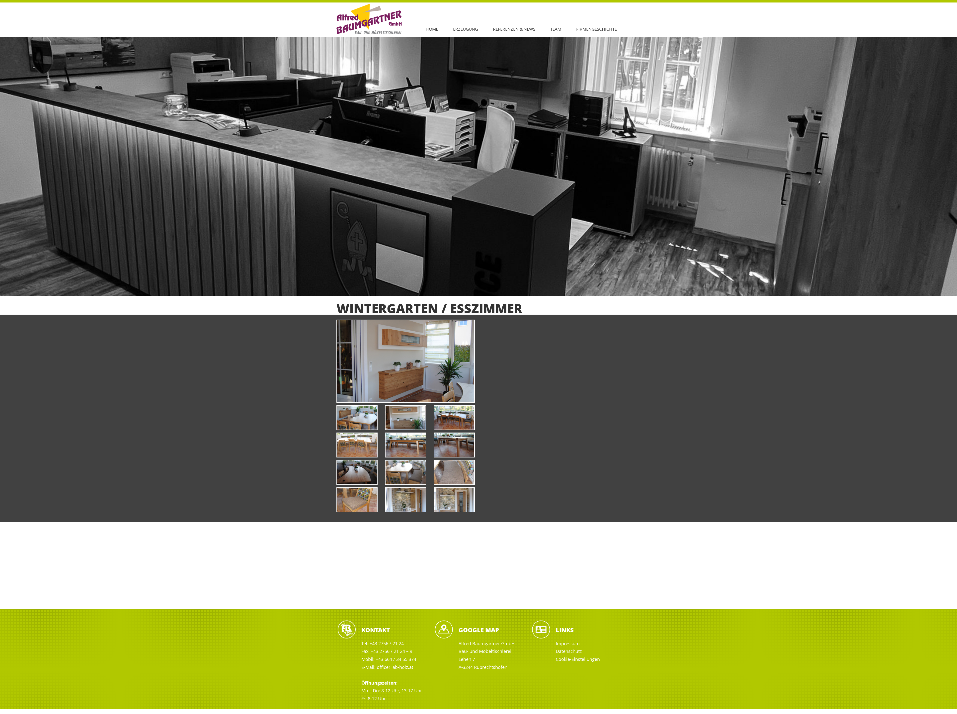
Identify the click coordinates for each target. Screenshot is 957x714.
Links (565, 630)
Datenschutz (569, 651)
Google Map (479, 630)
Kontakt (375, 630)
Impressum (568, 643)
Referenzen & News (514, 29)
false (6, 165)
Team (555, 29)
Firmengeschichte (596, 29)
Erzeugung (465, 29)
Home (432, 29)
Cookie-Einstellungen (578, 659)
